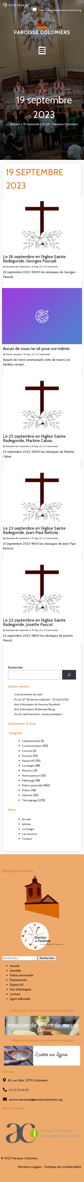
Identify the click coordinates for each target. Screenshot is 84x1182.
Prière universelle (32, 785)
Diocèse (27, 756)
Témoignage (29, 800)
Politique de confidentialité (63, 1167)
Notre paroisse (31, 775)
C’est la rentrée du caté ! (28, 694)
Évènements (18, 980)
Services (27, 795)
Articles (26, 824)
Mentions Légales (30, 1167)
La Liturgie (28, 765)
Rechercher (15, 667)
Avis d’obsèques (20, 989)
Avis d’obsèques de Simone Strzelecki (37, 704)
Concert (27, 751)
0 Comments (51, 266)
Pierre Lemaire (13, 354)
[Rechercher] (69, 675)
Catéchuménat (31, 741)
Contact (27, 839)
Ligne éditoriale (20, 999)
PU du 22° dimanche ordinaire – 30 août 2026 (41, 699)
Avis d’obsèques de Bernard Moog (34, 709)
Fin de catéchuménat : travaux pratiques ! (38, 714)
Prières (26, 790)
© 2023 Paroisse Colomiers (19, 1158)
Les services (29, 834)
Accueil (15, 124)
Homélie (15, 970)
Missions (27, 770)
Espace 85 (28, 760)
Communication (32, 746)
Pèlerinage (28, 780)
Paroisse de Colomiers (17, 266)
